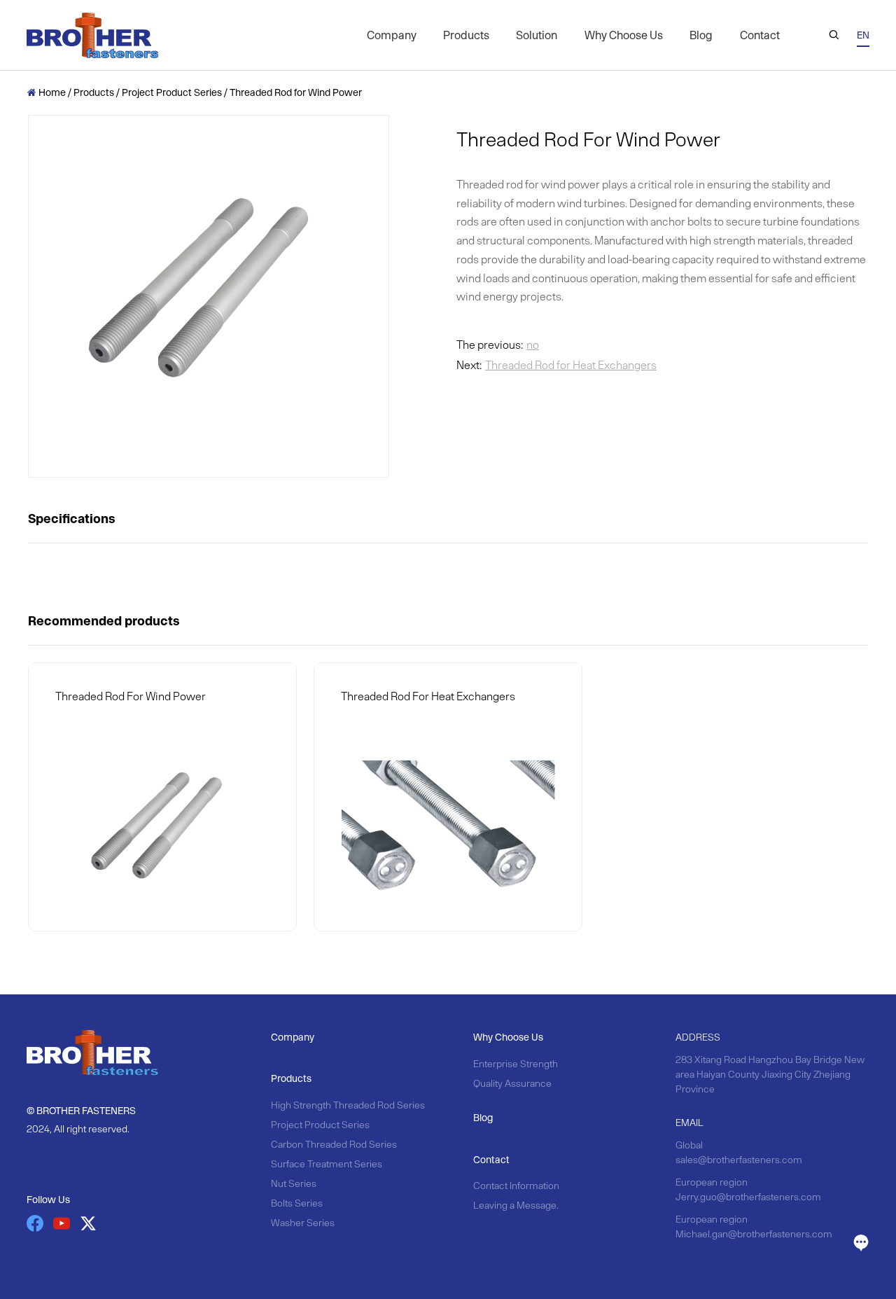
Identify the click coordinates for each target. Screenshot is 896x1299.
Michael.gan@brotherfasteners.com (754, 1233)
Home (47, 92)
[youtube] (61, 1223)
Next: (556, 365)
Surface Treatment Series (326, 1163)
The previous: (497, 344)
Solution (536, 35)
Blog (701, 35)
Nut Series (293, 1183)
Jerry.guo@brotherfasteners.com (748, 1196)
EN (863, 35)
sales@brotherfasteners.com (739, 1159)
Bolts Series (297, 1203)
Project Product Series (172, 92)
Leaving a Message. (516, 1205)
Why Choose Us (623, 35)
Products (466, 35)
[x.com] (88, 1223)
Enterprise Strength (515, 1063)
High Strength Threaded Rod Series (348, 1105)
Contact (760, 35)
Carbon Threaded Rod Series (334, 1144)
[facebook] (35, 1223)
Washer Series (303, 1222)
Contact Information (516, 1185)
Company (391, 35)
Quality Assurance (512, 1083)
